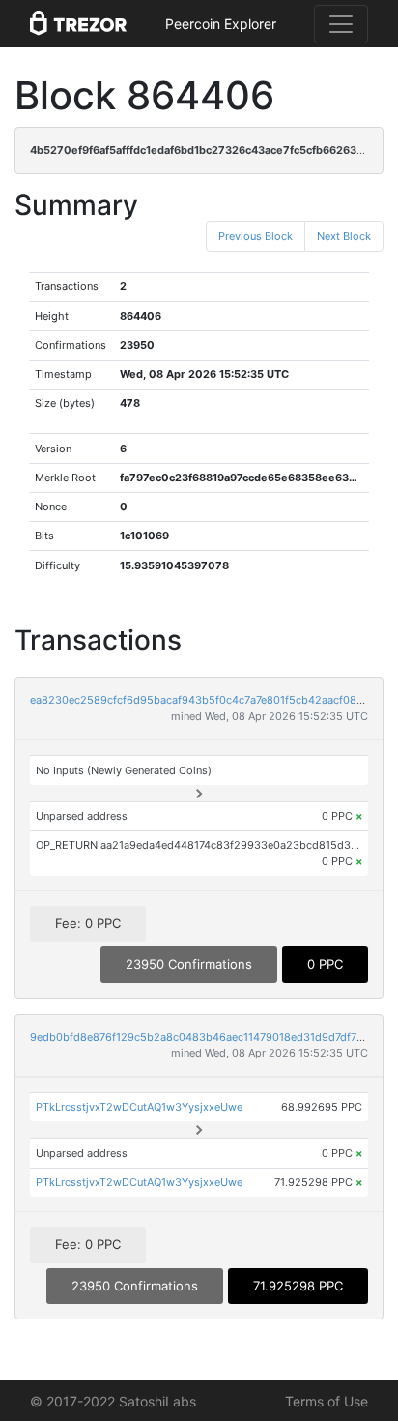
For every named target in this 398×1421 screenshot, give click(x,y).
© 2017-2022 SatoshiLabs (113, 1401)
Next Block (344, 236)
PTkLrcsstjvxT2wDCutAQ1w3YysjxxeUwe (139, 1107)
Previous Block (255, 236)
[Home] (78, 24)
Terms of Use (326, 1401)
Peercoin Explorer (220, 23)
